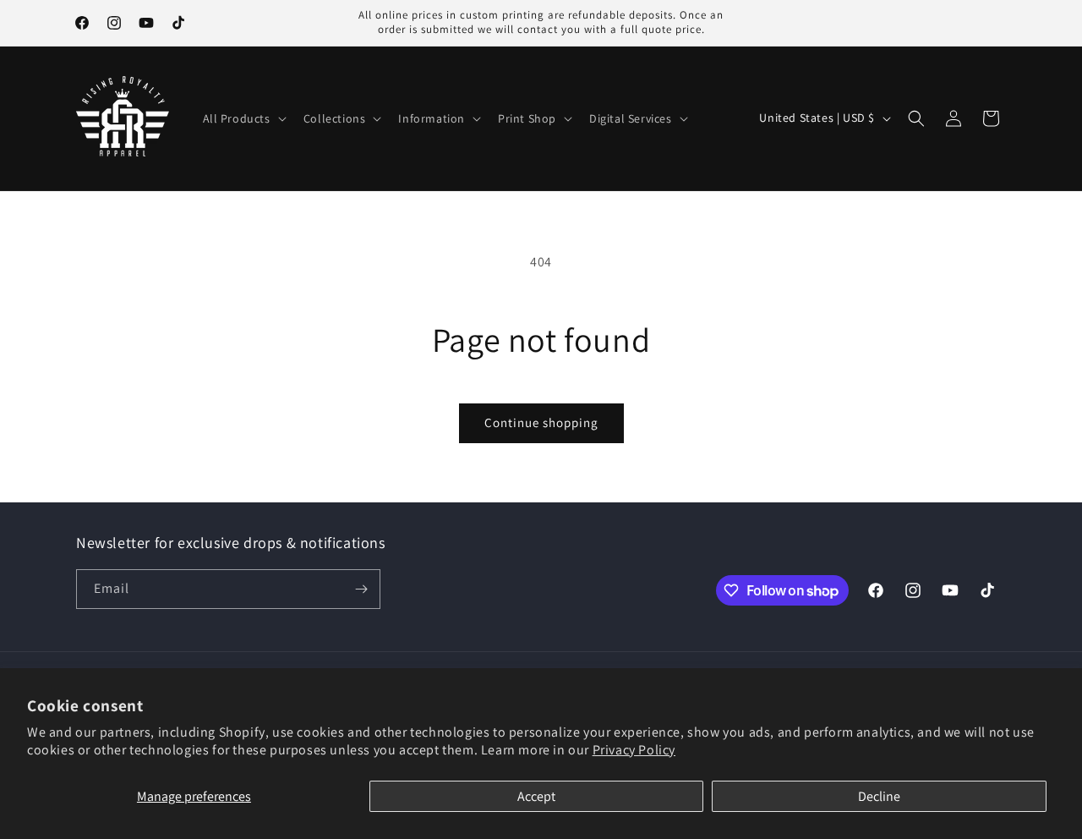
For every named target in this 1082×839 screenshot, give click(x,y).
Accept (536, 796)
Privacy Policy (634, 750)
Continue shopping (541, 422)
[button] (243, 118)
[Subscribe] (361, 589)
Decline (879, 796)
